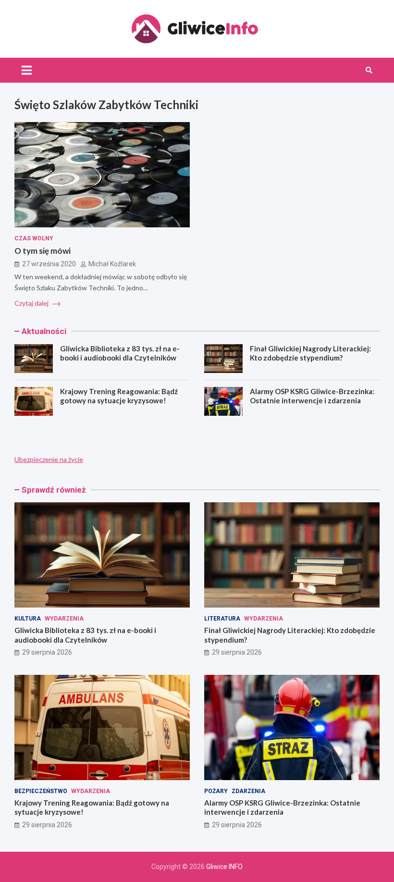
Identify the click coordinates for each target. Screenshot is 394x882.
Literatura (222, 618)
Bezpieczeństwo (40, 791)
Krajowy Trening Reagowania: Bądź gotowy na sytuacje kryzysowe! (119, 396)
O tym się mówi (42, 251)
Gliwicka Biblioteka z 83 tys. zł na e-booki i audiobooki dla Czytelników (120, 353)
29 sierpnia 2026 (47, 652)
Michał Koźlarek (112, 264)
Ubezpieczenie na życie (48, 459)
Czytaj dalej (32, 303)
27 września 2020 (49, 264)
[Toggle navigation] (26, 70)
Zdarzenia (248, 791)
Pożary (216, 791)
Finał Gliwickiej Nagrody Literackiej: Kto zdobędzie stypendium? (310, 353)
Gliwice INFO (224, 866)
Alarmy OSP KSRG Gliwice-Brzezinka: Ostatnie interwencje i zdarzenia (312, 396)
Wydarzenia (64, 618)
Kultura (27, 618)
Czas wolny (33, 238)
